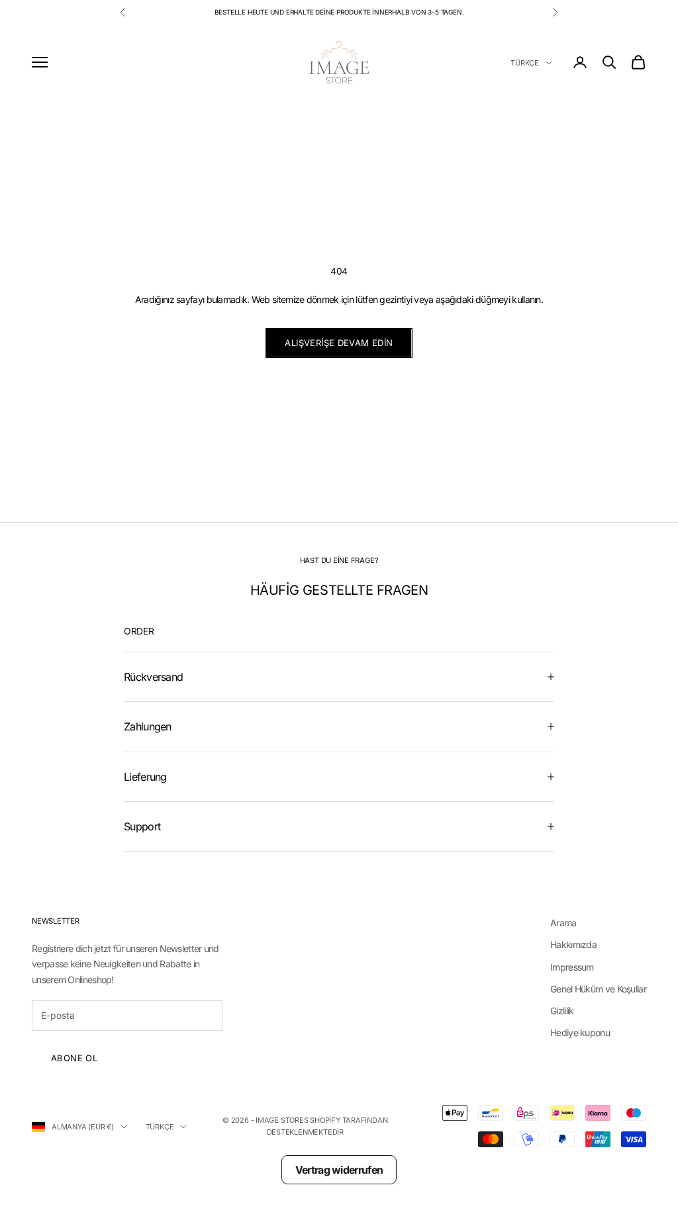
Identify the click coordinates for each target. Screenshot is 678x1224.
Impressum (572, 967)
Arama (563, 922)
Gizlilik (561, 1010)
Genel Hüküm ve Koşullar (598, 988)
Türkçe (524, 62)
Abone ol (74, 1058)
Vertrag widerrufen (339, 1169)
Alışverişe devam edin (339, 342)
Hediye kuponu (580, 1032)
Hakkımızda (573, 944)
